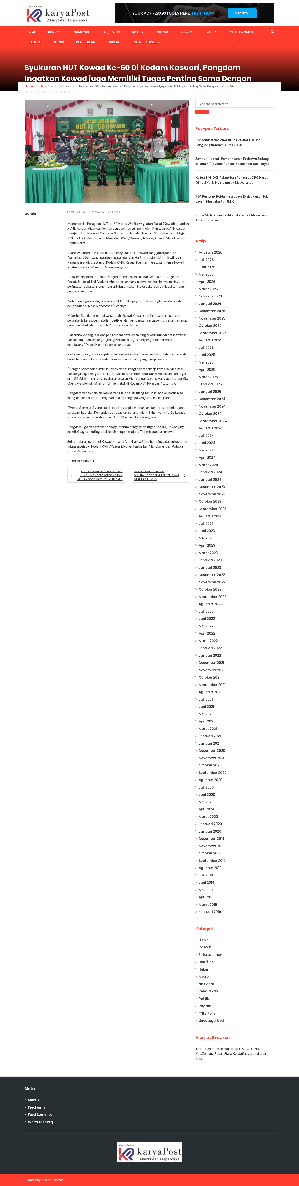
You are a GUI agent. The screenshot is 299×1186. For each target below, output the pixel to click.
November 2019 (212, 846)
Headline (34, 42)
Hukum (113, 42)
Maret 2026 (208, 289)
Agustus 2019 (210, 868)
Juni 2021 (206, 706)
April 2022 (207, 633)
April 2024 (207, 457)
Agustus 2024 (211, 428)
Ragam (186, 32)
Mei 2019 (206, 890)
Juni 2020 (207, 794)
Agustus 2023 (210, 516)
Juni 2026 (207, 267)
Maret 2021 (208, 728)
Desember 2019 (211, 838)
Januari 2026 (210, 303)
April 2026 (207, 281)
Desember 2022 (212, 574)
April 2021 (206, 721)
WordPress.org (40, 1122)
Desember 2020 (212, 750)
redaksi (54, 32)
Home (31, 32)
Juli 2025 (206, 347)
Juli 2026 (206, 259)
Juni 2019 (206, 882)
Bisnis (59, 42)
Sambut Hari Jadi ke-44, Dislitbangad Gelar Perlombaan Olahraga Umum (156, 475)
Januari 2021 (209, 743)
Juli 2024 (206, 435)
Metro (137, 32)
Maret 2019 (208, 904)
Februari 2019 (210, 912)
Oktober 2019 (210, 853)
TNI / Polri (111, 32)
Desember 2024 (212, 399)
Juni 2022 (207, 618)
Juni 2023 (207, 530)
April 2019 (207, 897)
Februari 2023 (210, 560)
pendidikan (85, 42)
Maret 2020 (208, 816)
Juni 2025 (207, 355)
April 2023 (207, 545)
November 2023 (212, 494)
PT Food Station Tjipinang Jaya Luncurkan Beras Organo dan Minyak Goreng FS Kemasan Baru (99, 475)
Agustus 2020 (210, 780)
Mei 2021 (206, 714)
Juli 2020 (206, 787)
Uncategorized (145, 42)
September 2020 (213, 772)
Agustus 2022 (210, 604)
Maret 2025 (208, 377)
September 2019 (212, 860)
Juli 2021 (206, 699)
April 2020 (207, 809)
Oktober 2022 (210, 589)
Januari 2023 (210, 567)
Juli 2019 (206, 875)
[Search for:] (234, 104)
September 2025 (213, 333)
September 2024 (213, 421)
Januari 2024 (210, 479)
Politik (210, 32)
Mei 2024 (206, 450)
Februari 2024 (210, 472)
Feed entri (36, 1107)
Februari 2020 (210, 824)
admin (30, 213)
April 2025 (207, 369)
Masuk (33, 1100)
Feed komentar (41, 1114)
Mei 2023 (206, 538)
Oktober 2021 (209, 677)
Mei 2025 (206, 362)
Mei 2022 (206, 626)
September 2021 (212, 684)
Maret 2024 (208, 465)
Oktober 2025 (210, 325)
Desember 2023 (212, 487)
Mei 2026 (206, 274)
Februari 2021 (210, 736)
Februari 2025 (210, 384)
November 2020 (212, 758)
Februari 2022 (210, 648)
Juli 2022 (206, 611)
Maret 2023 (208, 553)
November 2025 (212, 318)
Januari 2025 (210, 391)
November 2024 (212, 406)
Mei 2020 (206, 802)
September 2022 (212, 597)
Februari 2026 (210, 296)
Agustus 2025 (210, 340)
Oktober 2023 (210, 501)
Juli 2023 (206, 523)
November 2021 (211, 670)
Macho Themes (52, 1180)
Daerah (161, 32)
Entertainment (242, 32)
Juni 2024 (207, 443)
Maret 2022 (208, 640)
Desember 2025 (212, 311)
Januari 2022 (210, 655)
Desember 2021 (211, 662)
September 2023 (212, 509)
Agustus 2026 (210, 252)
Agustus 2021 (210, 692)
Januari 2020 (210, 831)
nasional (82, 32)
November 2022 (212, 582)
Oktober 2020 (210, 765)
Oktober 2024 (210, 413)
